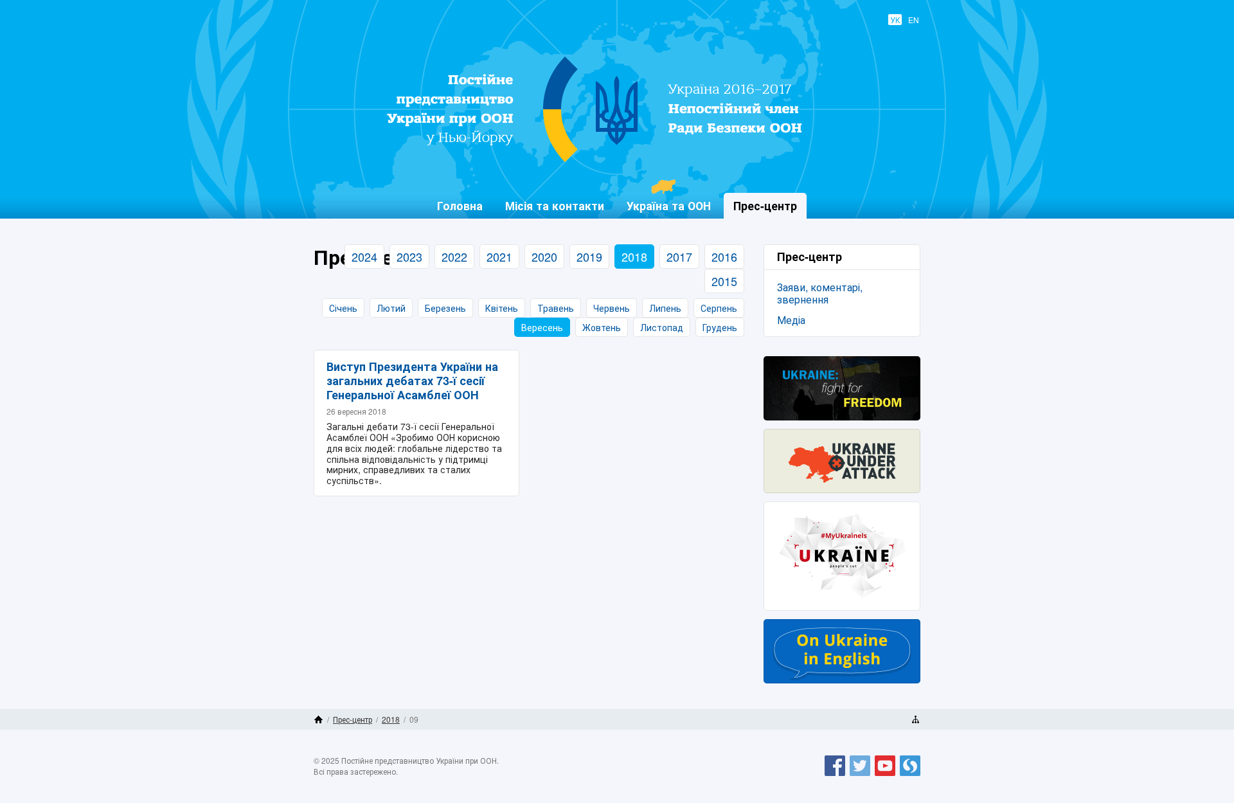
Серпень (719, 308)
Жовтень (601, 327)
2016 (724, 256)
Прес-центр (352, 719)
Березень (445, 308)
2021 (499, 256)
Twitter (860, 775)
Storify (910, 775)
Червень (611, 308)
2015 (724, 281)
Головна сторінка (318, 719)
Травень (555, 308)
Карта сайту (915, 719)
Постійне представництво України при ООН (608, 161)
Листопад (661, 327)
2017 (679, 256)
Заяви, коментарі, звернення (820, 293)
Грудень (719, 327)
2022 (454, 256)
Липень (665, 308)
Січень (343, 308)
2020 (544, 256)
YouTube (885, 775)
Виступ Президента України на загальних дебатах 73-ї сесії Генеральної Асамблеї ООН (412, 380)
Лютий (391, 308)
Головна (460, 205)
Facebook (835, 775)
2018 (634, 256)
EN (913, 19)
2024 (364, 256)
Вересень (542, 327)
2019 (589, 256)
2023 (409, 256)
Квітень (501, 308)
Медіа (791, 319)
